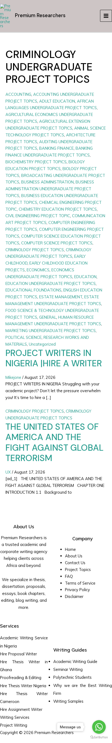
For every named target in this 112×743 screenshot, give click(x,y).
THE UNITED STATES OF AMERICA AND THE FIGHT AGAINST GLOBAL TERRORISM (54, 442)
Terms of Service (80, 583)
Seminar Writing (68, 669)
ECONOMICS (38, 269)
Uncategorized (42, 344)
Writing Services (14, 717)
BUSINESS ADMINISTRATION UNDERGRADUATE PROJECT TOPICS (49, 188)
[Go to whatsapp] (99, 727)
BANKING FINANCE (56, 148)
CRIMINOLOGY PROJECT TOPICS (34, 249)
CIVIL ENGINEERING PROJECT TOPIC (37, 215)
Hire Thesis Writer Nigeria (23, 685)
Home (70, 549)
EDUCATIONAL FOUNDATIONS (33, 290)
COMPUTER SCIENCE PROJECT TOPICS (56, 242)
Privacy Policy (77, 589)
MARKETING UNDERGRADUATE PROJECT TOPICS (50, 330)
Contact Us (75, 562)
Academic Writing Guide (75, 661)
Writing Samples (68, 701)
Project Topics (78, 569)
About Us (73, 555)
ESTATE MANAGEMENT (60, 296)
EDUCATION (85, 276)
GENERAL (47, 317)
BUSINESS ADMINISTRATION (47, 182)
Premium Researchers (40, 15)
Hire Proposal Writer (18, 653)
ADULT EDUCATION (57, 101)
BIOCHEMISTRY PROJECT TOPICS (36, 161)
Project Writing (14, 725)
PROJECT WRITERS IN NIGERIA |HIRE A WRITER (53, 358)
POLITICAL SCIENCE (23, 337)
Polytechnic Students (72, 677)
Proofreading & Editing (20, 677)
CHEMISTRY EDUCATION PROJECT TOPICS (58, 209)
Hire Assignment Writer (21, 709)
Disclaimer (74, 596)
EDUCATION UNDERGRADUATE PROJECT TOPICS (50, 283)
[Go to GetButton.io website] (99, 737)
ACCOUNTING (18, 94)
